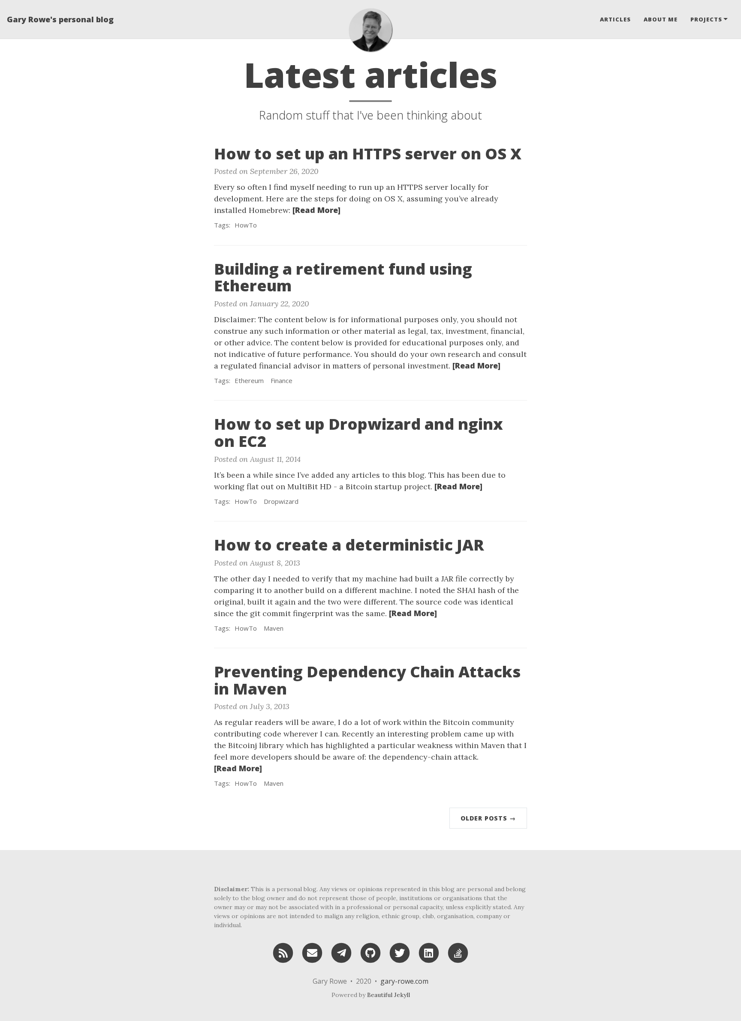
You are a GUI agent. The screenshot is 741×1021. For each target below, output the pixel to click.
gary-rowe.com (404, 981)
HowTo (246, 225)
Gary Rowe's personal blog (60, 19)
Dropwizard (281, 501)
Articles (615, 19)
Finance (281, 380)
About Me (661, 19)
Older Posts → (488, 818)
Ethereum (249, 380)
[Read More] (316, 210)
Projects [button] (706, 19)
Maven (273, 628)
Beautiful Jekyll (388, 995)
